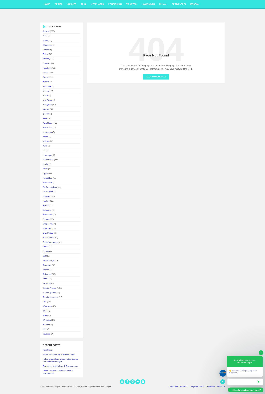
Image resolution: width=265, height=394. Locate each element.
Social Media (48, 237)
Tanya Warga (48, 260)
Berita (45, 40)
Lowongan (47, 155)
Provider (46, 196)
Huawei (46, 81)
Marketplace (48, 159)
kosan (45, 137)
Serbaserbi (47, 214)
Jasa (45, 118)
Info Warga (47, 100)
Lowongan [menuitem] (148, 4)
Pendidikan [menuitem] (115, 4)
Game (45, 72)
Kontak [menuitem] (194, 4)
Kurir (45, 146)
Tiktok (45, 279)
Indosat (46, 91)
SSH (45, 256)
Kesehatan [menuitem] (97, 4)
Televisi (46, 270)
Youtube (46, 334)
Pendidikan (47, 178)
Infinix (45, 95)
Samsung (47, 210)
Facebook (47, 68)
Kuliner (46, 141)
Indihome (47, 86)
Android (46, 31)
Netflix (45, 164)
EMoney (46, 59)
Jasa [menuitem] (83, 4)
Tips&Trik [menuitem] (131, 4)
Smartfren (47, 228)
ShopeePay (48, 224)
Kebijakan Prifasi (197, 387)
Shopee (46, 219)
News (45, 169)
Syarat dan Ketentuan (178, 387)
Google (46, 77)
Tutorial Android (49, 288)
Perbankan (47, 182)
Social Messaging (50, 242)
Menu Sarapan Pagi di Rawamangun (59, 354)
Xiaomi (46, 324)
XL (44, 329)
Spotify (46, 251)
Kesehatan (47, 127)
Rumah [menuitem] (163, 4)
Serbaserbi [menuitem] (179, 4)
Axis (44, 36)
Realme (46, 201)
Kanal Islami (48, 123)
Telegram (47, 265)
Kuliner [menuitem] (71, 4)
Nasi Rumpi (48, 350)
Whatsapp (47, 306)
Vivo (45, 302)
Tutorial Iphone (49, 292)
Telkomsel (47, 274)
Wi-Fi (45, 311)
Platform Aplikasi (50, 187)
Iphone (46, 114)
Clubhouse (47, 45)
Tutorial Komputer (50, 297)
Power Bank (48, 192)
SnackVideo (48, 233)
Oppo (45, 173)
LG (44, 150)
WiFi (45, 315)
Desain (46, 49)
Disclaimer (210, 387)
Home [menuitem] (47, 4)
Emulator (47, 63)
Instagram (47, 104)
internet (46, 109)
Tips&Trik (47, 283)
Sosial (45, 247)
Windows (47, 320)
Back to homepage (156, 77)
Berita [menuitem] (58, 4)
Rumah (46, 205)
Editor (45, 54)
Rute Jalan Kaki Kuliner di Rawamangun (60, 366)
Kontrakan (47, 132)
